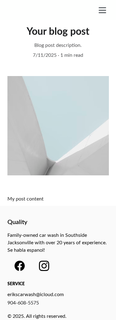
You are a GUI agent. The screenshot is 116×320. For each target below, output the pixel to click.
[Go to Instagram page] (44, 266)
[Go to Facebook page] (20, 266)
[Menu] (102, 10)
